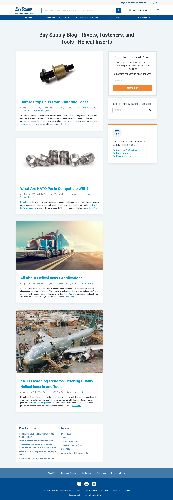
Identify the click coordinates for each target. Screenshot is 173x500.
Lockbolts (50, 110)
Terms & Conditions (121, 490)
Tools (65, 437)
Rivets (66, 434)
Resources (143, 17)
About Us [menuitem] (52, 473)
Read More (65, 124)
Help (156, 3)
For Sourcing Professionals (125, 150)
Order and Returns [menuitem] (68, 473)
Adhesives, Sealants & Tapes (86, 17)
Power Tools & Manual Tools (57, 17)
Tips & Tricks (69, 441)
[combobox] (132, 110)
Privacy (107, 490)
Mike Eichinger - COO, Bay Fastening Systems (62, 107)
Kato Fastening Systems (42, 403)
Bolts (65, 449)
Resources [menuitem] (101, 473)
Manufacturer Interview (74, 453)
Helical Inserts (89, 107)
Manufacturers (114, 17)
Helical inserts (26, 202)
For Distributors (120, 153)
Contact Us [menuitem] (86, 473)
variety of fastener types (30, 124)
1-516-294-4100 (94, 490)
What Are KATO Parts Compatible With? (54, 188)
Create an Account (138, 3)
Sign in (124, 3)
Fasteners (29, 17)
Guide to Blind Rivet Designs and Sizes (37, 458)
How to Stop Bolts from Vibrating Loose (54, 102)
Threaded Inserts (27, 110)
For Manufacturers (121, 156)
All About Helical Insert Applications (51, 278)
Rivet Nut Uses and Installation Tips (36, 440)
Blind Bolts (40, 110)
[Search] (150, 110)
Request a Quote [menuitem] (118, 473)
